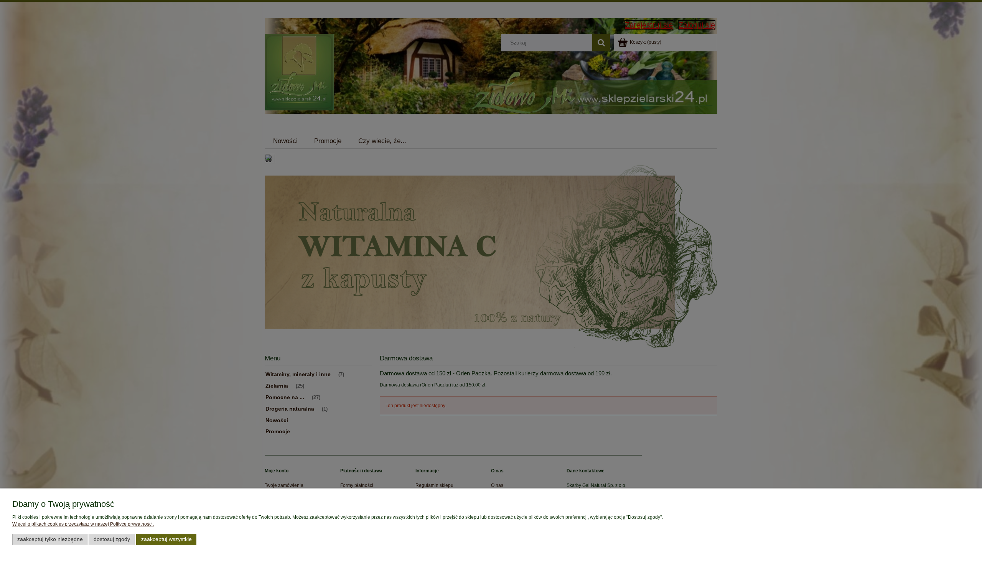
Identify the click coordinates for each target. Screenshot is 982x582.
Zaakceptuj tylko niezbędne (50, 539)
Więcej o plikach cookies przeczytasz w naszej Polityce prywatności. (83, 524)
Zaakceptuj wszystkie (166, 539)
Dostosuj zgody (112, 539)
